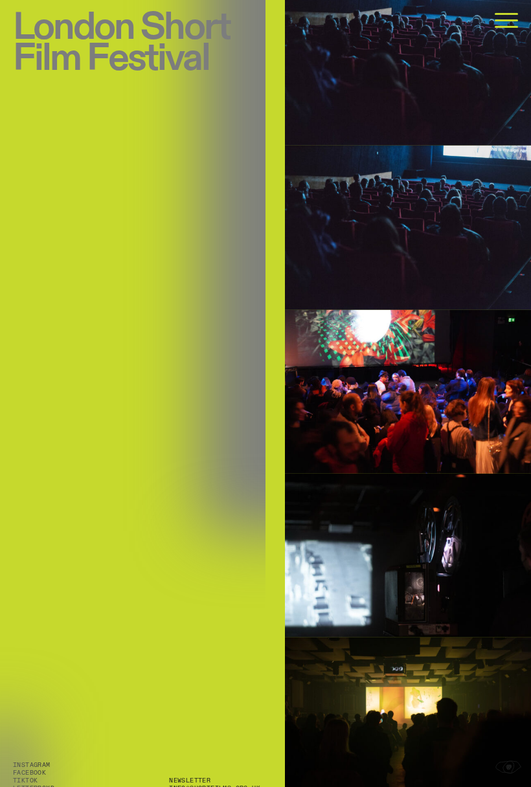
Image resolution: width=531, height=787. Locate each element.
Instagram (32, 765)
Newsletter (189, 780)
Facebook (29, 773)
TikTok (25, 780)
